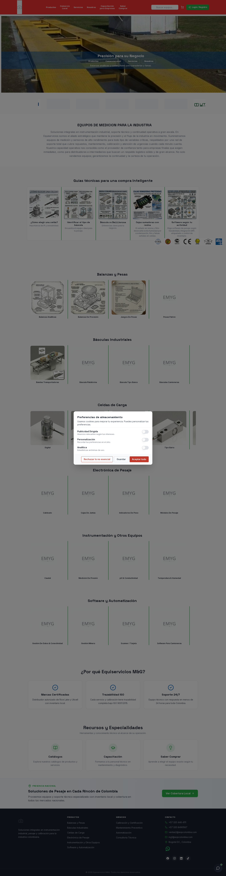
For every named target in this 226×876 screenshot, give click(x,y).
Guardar (121, 459)
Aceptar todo (139, 459)
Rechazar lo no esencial (97, 459)
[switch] (145, 432)
